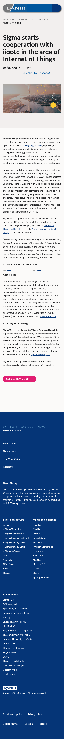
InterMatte (38, 551)
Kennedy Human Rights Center (18, 639)
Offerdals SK (9, 644)
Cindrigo (37, 529)
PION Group (9, 564)
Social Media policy (12, 714)
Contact (8, 466)
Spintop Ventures (41, 577)
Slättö (36, 573)
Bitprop (6, 617)
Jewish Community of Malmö (17, 635)
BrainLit (37, 525)
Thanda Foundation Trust (15, 661)
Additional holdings (44, 519)
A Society (7, 560)
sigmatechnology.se (40, 355)
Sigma (6, 525)
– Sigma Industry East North (16, 538)
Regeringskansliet (33, 146)
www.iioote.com (48, 316)
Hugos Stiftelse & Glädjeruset (17, 631)
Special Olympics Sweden (15, 609)
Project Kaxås (9, 652)
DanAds (37, 534)
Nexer (6, 556)
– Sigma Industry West (14, 542)
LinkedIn (28, 724)
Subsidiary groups (13, 519)
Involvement (10, 594)
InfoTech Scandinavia (43, 547)
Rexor (36, 569)
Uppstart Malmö (11, 670)
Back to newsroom (18, 378)
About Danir (10, 443)
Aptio (5, 569)
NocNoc (37, 560)
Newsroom (9, 451)
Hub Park (37, 542)
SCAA (6, 657)
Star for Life (8, 600)
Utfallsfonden (9, 674)
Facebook (43, 724)
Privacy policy (35, 714)
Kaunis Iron (38, 556)
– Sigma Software (11, 551)
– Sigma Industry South (14, 547)
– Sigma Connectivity (13, 534)
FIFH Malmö (9, 626)
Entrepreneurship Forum (14, 622)
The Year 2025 (11, 458)
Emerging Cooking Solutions (17, 613)
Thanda (6, 573)
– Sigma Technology (13, 529)
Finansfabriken (40, 538)
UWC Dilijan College (13, 666)
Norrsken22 (39, 564)
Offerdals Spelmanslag (14, 648)
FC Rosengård (10, 604)
